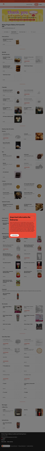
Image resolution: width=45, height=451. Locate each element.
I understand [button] (15, 235)
